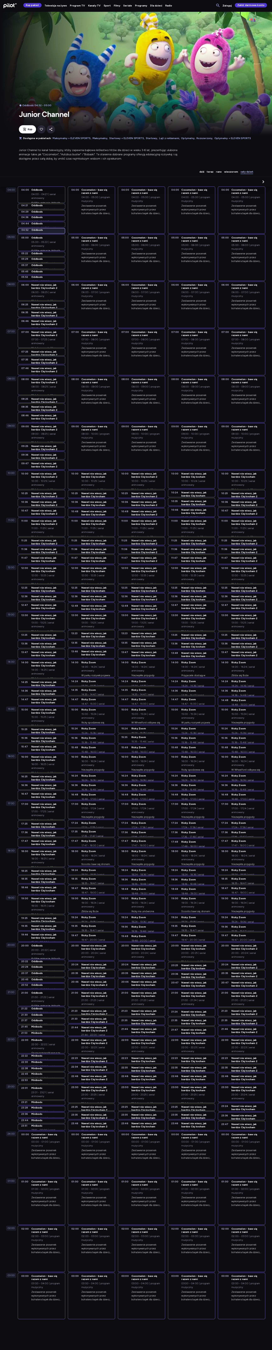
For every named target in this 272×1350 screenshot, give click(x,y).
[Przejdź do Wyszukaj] (218, 6)
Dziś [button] (201, 171)
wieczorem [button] (231, 171)
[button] (263, 181)
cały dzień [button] (247, 171)
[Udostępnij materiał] (51, 129)
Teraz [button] (210, 171)
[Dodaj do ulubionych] (41, 129)
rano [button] (219, 171)
